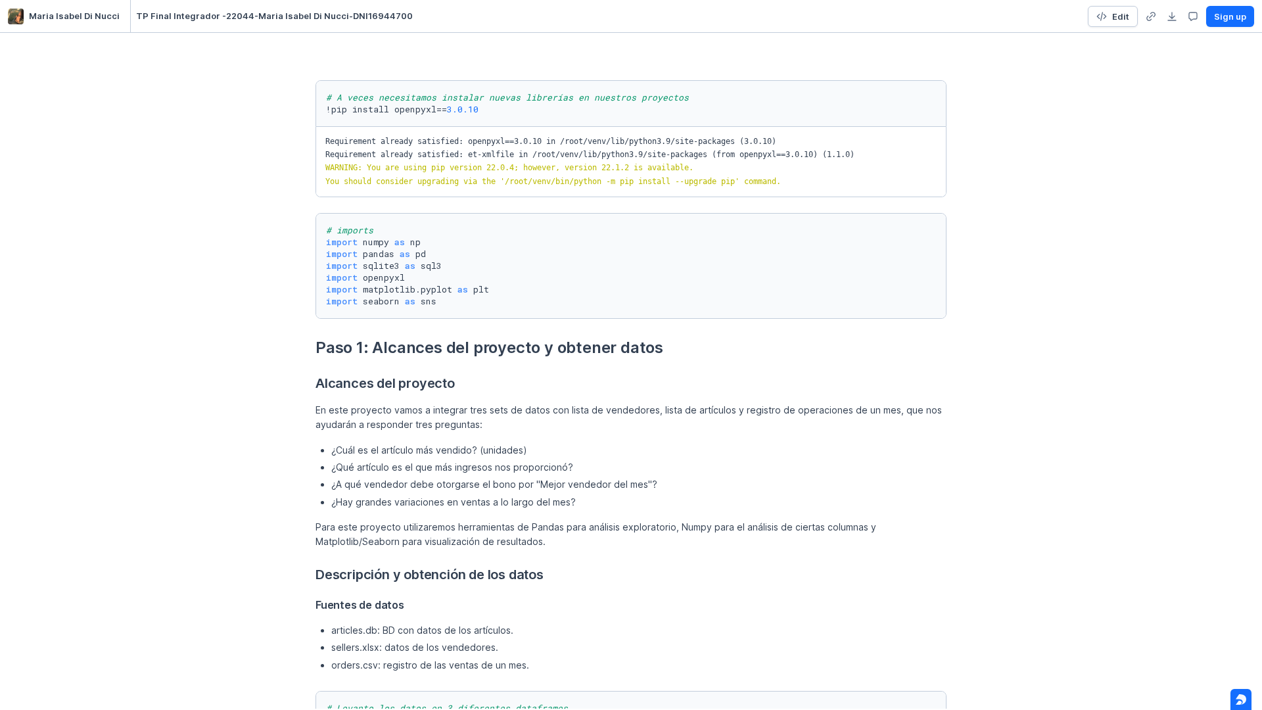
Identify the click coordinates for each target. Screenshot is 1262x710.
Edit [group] (1120, 16)
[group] (1150, 16)
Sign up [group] (1230, 16)
